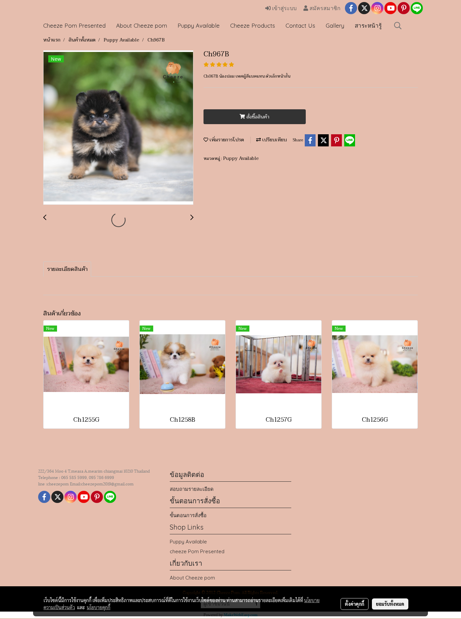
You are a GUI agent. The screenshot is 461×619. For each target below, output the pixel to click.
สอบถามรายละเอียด (192, 489)
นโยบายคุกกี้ (98, 607)
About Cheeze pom (141, 25)
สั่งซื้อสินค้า (257, 117)
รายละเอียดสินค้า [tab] (67, 269)
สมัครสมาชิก (324, 8)
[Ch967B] (118, 128)
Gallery (335, 25)
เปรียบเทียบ (274, 140)
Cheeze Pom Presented (74, 25)
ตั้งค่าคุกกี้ (354, 604)
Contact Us (300, 25)
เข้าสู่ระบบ (284, 8)
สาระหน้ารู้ (368, 25)
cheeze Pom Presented (197, 551)
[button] (397, 25)
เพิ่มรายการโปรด (226, 140)
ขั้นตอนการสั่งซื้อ (188, 515)
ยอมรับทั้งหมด (390, 604)
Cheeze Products (252, 25)
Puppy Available (199, 25)
